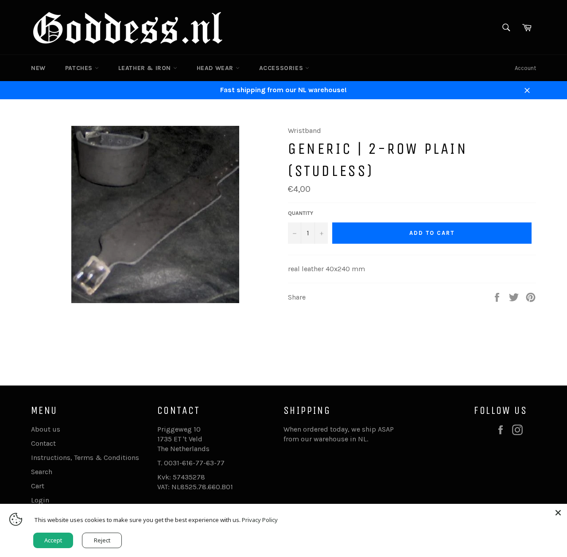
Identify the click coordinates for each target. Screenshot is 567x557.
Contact (43, 443)
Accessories (282, 68)
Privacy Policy (260, 520)
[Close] (558, 512)
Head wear (216, 68)
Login (40, 500)
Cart (37, 486)
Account (525, 68)
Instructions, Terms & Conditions (85, 457)
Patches (80, 68)
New (38, 68)
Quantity (300, 213)
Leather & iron (145, 68)
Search (41, 471)
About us (45, 429)
